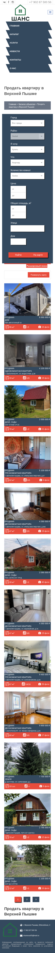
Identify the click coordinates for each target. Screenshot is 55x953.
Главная (14, 26)
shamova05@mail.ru (31, 936)
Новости (15, 51)
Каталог (14, 34)
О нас (13, 68)
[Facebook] (8, 2)
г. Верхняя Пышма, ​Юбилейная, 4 (36, 925)
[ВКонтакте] (4, 2)
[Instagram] (13, 2)
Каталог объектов (27, 104)
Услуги (14, 43)
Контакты (15, 60)
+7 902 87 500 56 (40, 2)
